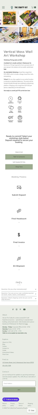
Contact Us (5, 348)
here (26, 324)
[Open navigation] (3, 7)
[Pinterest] (20, 309)
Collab (4, 350)
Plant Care (5, 354)
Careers (4, 346)
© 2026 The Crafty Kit (8, 408)
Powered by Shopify (21, 408)
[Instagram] (16, 309)
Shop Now (19, 167)
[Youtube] (24, 309)
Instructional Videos (8, 352)
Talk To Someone (19, 157)
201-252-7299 (6, 365)
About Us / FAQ (6, 342)
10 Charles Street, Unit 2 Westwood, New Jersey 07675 (18, 362)
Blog (3, 344)
